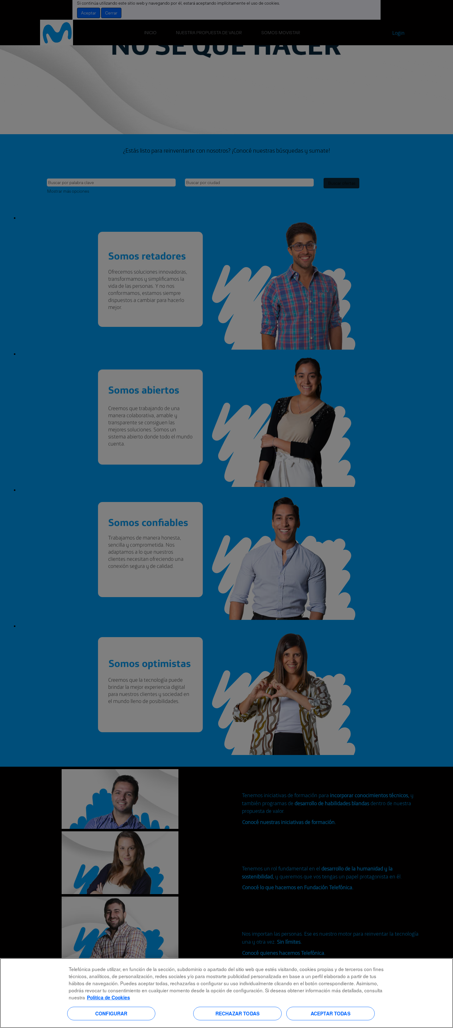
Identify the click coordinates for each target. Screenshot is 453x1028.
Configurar (111, 1013)
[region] (226, 993)
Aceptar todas (330, 1013)
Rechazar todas (237, 1013)
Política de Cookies (108, 997)
